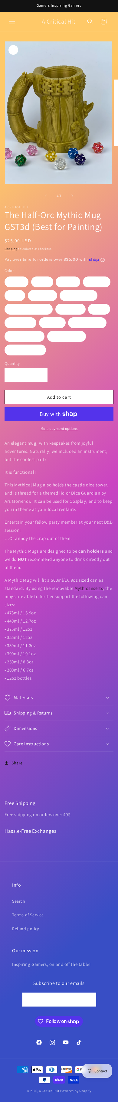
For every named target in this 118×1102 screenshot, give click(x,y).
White (68, 282)
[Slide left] (45, 195)
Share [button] (17, 763)
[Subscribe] (89, 999)
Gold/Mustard (25, 350)
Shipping (11, 249)
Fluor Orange (24, 336)
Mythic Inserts (88, 588)
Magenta (70, 309)
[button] (12, 21)
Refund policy (25, 928)
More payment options (59, 428)
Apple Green (87, 322)
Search (18, 901)
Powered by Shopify (75, 1091)
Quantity (12, 363)
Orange (96, 282)
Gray (42, 282)
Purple (52, 322)
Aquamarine (78, 295)
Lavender (20, 322)
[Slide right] (72, 195)
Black (16, 282)
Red (15, 295)
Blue (99, 309)
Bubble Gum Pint (28, 309)
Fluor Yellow (67, 336)
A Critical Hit (49, 1091)
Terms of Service (28, 914)
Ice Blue (42, 295)
